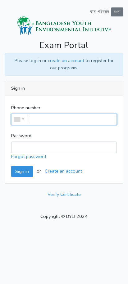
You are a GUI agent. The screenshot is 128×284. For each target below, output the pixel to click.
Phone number (25, 108)
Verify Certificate (64, 194)
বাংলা (117, 11)
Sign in (22, 171)
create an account (66, 60)
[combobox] (18, 119)
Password (21, 136)
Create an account (63, 171)
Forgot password (28, 156)
